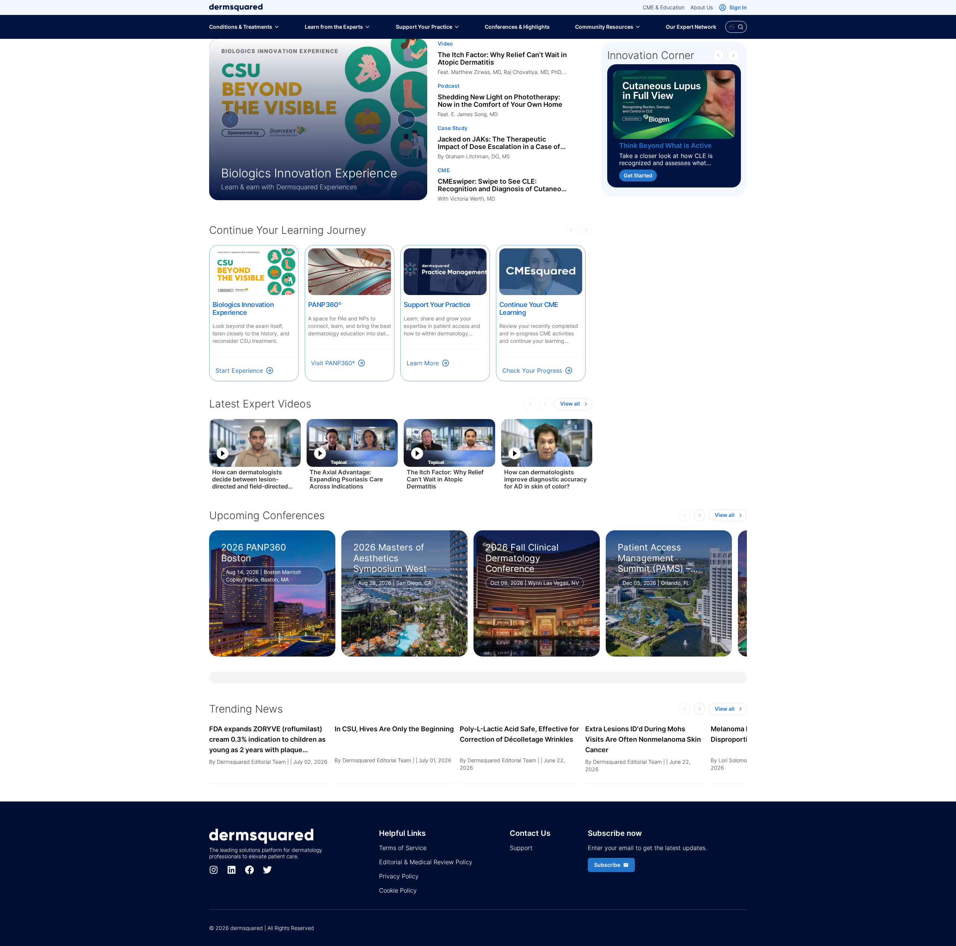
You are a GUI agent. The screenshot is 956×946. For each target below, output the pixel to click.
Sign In (738, 7)
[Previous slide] (230, 119)
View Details (244, 637)
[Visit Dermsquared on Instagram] (213, 869)
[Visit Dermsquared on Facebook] (249, 869)
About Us (701, 7)
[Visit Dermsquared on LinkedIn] (231, 869)
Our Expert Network (691, 27)
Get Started (638, 175)
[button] (269, 754)
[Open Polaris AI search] (736, 27)
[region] (318, 119)
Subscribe (607, 865)
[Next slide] (406, 119)
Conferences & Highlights (517, 27)
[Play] (223, 453)
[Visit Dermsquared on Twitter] (267, 869)
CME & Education (664, 7)
